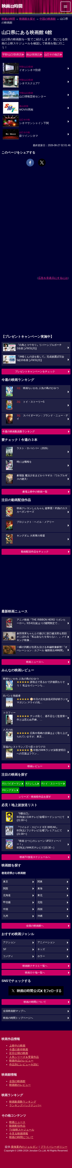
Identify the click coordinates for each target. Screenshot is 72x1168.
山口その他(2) (52, 54)
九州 (5, 916)
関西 (5, 888)
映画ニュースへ (35, 661)
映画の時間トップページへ (18, 1018)
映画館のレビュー (20, 1084)
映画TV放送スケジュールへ (35, 857)
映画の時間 (8, 18)
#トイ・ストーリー (52, 783)
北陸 (39, 902)
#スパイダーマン (11, 783)
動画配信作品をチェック (35, 551)
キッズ (41, 949)
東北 (39, 895)
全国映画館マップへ (14, 1011)
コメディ (8, 956)
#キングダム (9, 790)
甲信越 (7, 902)
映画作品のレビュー (21, 1060)
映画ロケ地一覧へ (35, 972)
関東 (39, 881)
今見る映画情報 (18, 1133)
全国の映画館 (17, 1081)
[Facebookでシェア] (30, 162)
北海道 (7, 895)
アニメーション (46, 942)
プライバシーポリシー (54, 1146)
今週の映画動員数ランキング (18, 431)
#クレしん (31, 783)
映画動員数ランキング (22, 1101)
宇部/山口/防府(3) (12, 54)
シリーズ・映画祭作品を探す (35, 796)
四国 (39, 909)
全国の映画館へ (35, 925)
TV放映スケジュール (21, 1129)
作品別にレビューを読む (24, 1064)
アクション (9, 942)
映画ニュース (17, 1122)
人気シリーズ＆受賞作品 (24, 1056)
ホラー (41, 956)
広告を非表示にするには (53, 277)
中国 (5, 909)
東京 (5, 881)
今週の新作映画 (18, 1049)
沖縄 (39, 916)
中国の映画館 (48, 18)
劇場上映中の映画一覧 (34, 491)
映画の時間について (35, 1001)
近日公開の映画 (18, 1053)
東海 (39, 888)
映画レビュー (34, 766)
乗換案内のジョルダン (24, 1146)
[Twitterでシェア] (42, 162)
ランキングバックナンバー (25, 1105)
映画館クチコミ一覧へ (34, 965)
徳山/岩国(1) (33, 54)
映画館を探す (27, 18)
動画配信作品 (17, 1125)
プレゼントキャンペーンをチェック (35, 371)
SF (4, 949)
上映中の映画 (17, 1045)
